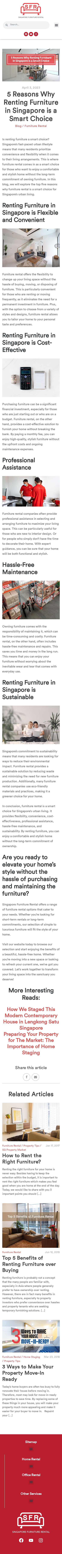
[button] (56, 25)
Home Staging (31, 1357)
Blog (18, 126)
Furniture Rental (36, 126)
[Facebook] (26, 34)
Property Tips (31, 1145)
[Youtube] (31, 34)
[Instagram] (36, 34)
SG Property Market (14, 1150)
